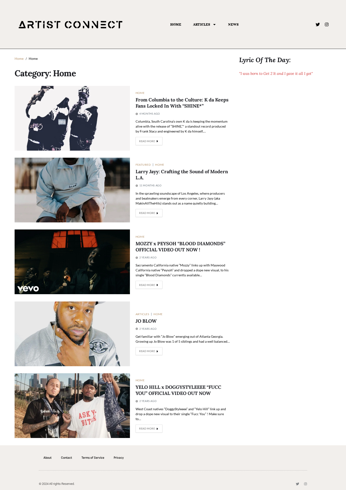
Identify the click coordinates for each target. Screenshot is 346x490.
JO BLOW (146, 321)
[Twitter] (318, 24)
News (233, 24)
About (48, 458)
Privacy (119, 458)
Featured (143, 164)
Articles (201, 24)
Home (175, 24)
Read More (147, 141)
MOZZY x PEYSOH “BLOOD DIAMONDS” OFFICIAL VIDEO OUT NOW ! (180, 247)
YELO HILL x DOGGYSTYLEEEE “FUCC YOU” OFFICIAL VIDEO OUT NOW (178, 390)
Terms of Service (92, 458)
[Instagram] (327, 24)
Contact (66, 458)
